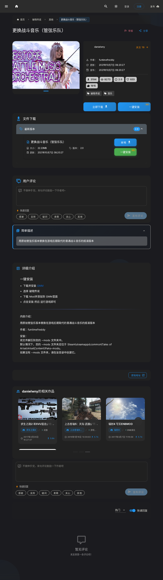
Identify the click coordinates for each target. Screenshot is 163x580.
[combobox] (120, 509)
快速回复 (142, 510)
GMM (40, 285)
